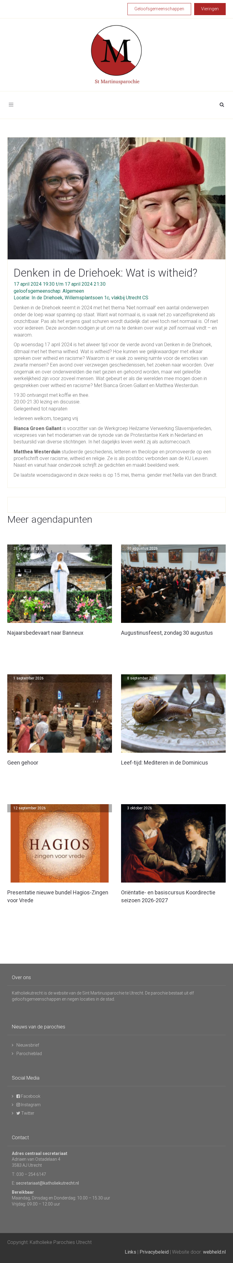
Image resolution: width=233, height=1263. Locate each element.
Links (130, 1252)
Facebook (30, 1096)
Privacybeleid (154, 1252)
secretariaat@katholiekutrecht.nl (47, 1183)
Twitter (27, 1113)
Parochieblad (29, 1053)
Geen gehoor (22, 762)
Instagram (30, 1104)
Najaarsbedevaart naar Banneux (45, 633)
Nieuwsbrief (27, 1045)
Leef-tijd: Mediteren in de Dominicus (164, 762)
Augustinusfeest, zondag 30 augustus (167, 633)
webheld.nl (214, 1252)
